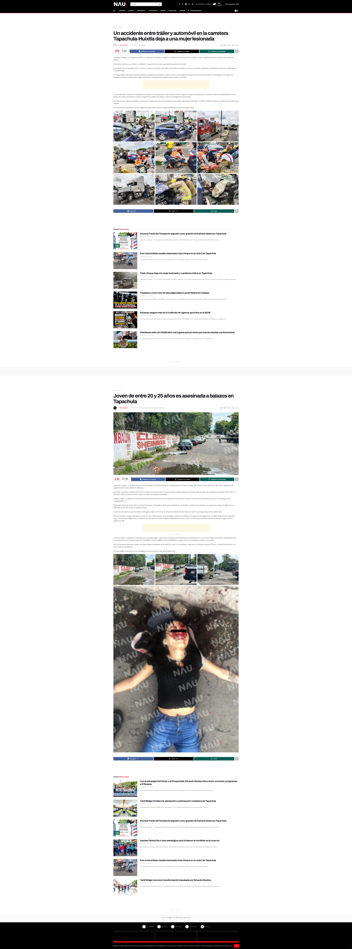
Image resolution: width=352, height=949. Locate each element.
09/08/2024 (134, 45)
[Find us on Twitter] (182, 4)
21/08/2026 (143, 276)
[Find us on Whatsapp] (189, 4)
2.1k (152, 276)
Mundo (163, 10)
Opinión (182, 10)
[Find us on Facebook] (179, 4)
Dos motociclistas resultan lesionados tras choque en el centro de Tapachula (178, 253)
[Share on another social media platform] (237, 51)
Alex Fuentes (123, 45)
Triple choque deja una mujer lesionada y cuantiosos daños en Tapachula (176, 273)
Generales (120, 27)
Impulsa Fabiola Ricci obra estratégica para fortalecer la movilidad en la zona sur (180, 840)
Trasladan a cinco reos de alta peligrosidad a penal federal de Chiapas (174, 293)
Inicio (114, 27)
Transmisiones (196, 10)
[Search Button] (160, 4)
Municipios (141, 10)
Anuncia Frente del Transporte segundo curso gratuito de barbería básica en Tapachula (183, 233)
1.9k (152, 236)
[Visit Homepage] (120, 4)
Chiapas (131, 10)
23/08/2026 (143, 883)
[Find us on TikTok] (192, 4)
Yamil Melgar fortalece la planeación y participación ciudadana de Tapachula (178, 801)
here (188, 917)
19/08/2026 (143, 296)
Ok (237, 946)
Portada (122, 10)
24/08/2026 (143, 236)
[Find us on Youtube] (186, 4)
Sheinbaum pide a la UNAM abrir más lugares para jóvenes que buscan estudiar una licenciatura (187, 332)
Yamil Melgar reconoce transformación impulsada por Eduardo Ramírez (175, 880)
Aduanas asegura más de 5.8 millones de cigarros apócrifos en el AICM (175, 312)
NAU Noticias (124, 408)
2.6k (152, 296)
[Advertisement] (176, 20)
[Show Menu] (114, 10)
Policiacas (172, 10)
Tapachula (161, 408)
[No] (350, 946)
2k (152, 256)
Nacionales (153, 10)
